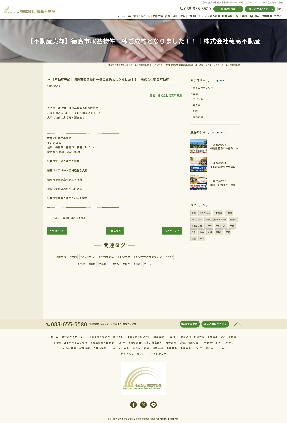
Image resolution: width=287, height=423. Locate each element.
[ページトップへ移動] (237, 324)
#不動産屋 (124, 256)
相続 (73, 218)
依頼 (210, 232)
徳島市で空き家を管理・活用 (64, 179)
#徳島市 (61, 256)
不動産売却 (197, 225)
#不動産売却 (106, 256)
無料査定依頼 (228, 9)
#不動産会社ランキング (148, 256)
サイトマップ (158, 354)
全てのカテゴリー (203, 87)
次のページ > (172, 230)
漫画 (194, 213)
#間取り (104, 264)
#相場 (81, 264)
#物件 (126, 264)
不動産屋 (218, 213)
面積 (228, 232)
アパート (57, 218)
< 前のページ (57, 230)
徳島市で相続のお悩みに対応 (64, 189)
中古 (232, 225)
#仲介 (169, 256)
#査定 (137, 264)
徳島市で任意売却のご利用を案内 (67, 198)
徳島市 (233, 219)
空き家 (66, 218)
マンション (221, 225)
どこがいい (205, 213)
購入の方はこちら (258, 9)
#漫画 (73, 256)
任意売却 (80, 218)
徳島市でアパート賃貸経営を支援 (67, 170)
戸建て (209, 225)
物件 (202, 232)
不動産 (229, 213)
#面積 (92, 264)
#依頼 (116, 264)
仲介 (202, 238)
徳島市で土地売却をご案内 (63, 161)
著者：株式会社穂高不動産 (166, 95)
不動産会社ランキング (216, 219)
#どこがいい (87, 256)
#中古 (147, 264)
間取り (219, 232)
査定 (194, 232)
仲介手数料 (197, 219)
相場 (194, 238)
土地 (49, 218)
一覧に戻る (114, 230)
